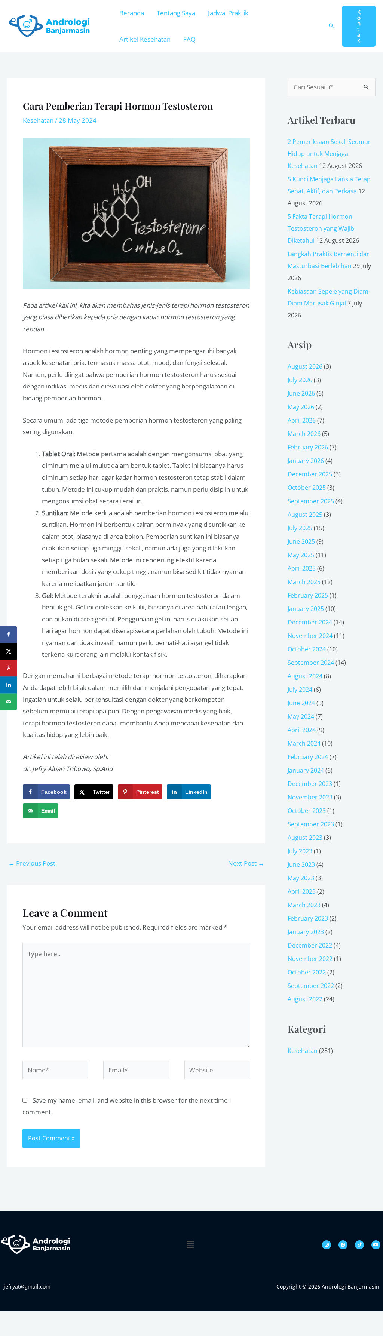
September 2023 (311, 824)
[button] (359, 26)
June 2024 (301, 703)
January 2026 (306, 461)
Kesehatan (38, 120)
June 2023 (301, 864)
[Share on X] (8, 651)
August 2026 (305, 366)
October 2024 (307, 649)
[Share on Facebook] (8, 634)
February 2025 (308, 595)
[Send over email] (8, 701)
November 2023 (310, 797)
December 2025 (310, 474)
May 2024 (301, 716)
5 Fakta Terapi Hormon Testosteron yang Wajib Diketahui (321, 228)
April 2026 (302, 420)
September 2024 (311, 662)
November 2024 (310, 636)
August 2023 (305, 837)
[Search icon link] (331, 26)
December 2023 (310, 784)
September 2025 (311, 501)
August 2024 (305, 676)
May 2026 (301, 407)
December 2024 (310, 622)
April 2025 (302, 568)
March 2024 (304, 743)
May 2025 (301, 555)
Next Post (246, 863)
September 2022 (311, 986)
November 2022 (310, 959)
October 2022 (307, 972)
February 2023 (308, 918)
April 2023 (302, 891)
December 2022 (310, 945)
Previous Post (31, 863)
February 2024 (308, 757)
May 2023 (301, 878)
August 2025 (305, 514)
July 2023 (300, 851)
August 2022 (305, 999)
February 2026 (308, 447)
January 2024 (306, 770)
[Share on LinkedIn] (8, 684)
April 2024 (302, 730)
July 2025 (300, 528)
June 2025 (301, 541)
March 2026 (304, 434)
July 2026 (300, 380)
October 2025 (307, 487)
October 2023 (307, 811)
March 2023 (304, 905)
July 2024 (300, 689)
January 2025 (306, 609)
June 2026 (301, 393)
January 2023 (306, 932)
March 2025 (304, 582)
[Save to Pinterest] (8, 668)
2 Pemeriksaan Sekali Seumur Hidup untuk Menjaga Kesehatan (329, 154)
